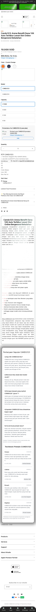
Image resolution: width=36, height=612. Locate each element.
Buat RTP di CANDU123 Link (27, 161)
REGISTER (8, 7)
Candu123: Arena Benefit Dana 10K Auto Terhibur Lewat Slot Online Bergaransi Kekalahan (18, 2)
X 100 (4, 115)
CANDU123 (6, 88)
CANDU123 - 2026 (6, 524)
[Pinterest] (7, 211)
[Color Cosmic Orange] (3, 66)
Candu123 (5, 227)
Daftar (18, 610)
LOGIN (27, 7)
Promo (4, 610)
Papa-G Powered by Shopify (24, 604)
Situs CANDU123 (7, 318)
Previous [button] (1, 2)
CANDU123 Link (13, 604)
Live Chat (32, 610)
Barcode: (12, 40)
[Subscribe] (30, 587)
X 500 (4, 110)
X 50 (3, 120)
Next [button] (34, 2)
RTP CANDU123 (29, 330)
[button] (18, 188)
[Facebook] (2, 211)
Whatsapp (25, 610)
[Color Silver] (14, 66)
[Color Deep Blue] (9, 66)
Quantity (4, 144)
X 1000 (5, 104)
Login (10, 610)
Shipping (9, 51)
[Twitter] (5, 211)
